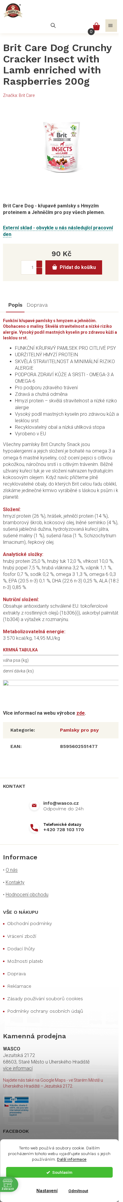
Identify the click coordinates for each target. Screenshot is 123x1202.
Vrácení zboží (21, 936)
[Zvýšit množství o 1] (39, 264)
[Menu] (111, 25)
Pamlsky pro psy (79, 730)
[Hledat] (53, 25)
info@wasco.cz (61, 803)
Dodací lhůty (21, 948)
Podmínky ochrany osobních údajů (45, 1011)
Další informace (72, 1159)
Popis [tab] (15, 305)
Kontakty (15, 882)
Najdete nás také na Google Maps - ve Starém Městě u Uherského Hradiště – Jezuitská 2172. (53, 1083)
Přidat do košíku (78, 267)
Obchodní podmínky (29, 923)
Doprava (16, 973)
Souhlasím (62, 1172)
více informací (18, 1068)
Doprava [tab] (37, 305)
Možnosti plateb (25, 961)
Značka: (19, 95)
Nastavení (47, 1190)
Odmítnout (78, 1190)
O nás (12, 870)
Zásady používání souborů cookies (45, 998)
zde (80, 713)
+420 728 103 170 (63, 829)
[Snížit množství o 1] (39, 270)
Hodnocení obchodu (27, 894)
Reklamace (19, 986)
